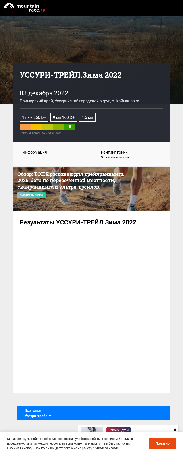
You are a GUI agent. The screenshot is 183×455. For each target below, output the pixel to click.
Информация (34, 152)
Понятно (162, 443)
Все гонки (36, 413)
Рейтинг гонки (115, 154)
